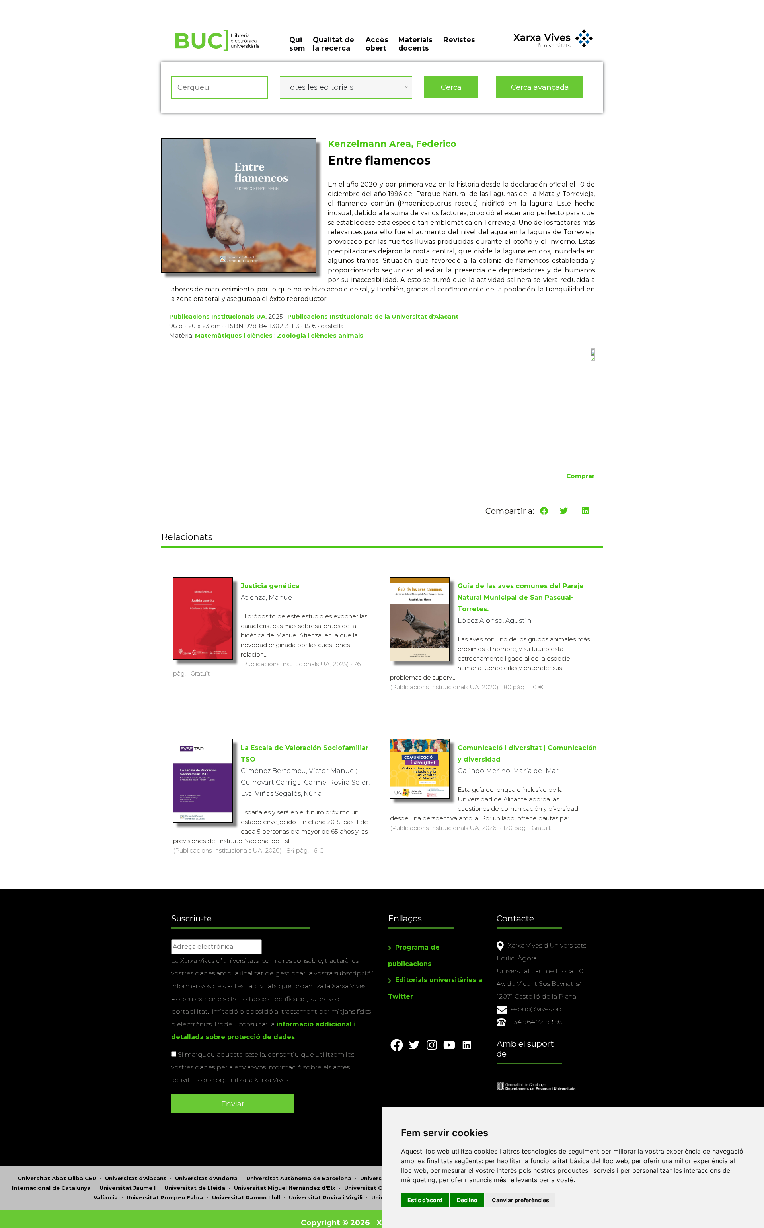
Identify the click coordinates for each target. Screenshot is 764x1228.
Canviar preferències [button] (520, 1200)
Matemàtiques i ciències (234, 335)
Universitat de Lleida (194, 1188)
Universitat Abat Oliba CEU (57, 1178)
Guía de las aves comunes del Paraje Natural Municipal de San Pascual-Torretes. (521, 597)
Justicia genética (270, 586)
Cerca (451, 87)
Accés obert (377, 43)
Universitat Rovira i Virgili (326, 1197)
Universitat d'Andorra (206, 1178)
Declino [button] (467, 1200)
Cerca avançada (540, 87)
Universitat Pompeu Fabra (165, 1197)
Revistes (459, 39)
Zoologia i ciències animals (320, 335)
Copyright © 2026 (335, 1222)
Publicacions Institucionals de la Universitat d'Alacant (372, 316)
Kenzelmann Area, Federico (392, 143)
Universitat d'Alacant (135, 1178)
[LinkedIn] (585, 511)
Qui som (297, 43)
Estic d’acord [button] (424, 1200)
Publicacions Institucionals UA (217, 316)
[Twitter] (564, 511)
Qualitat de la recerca (333, 43)
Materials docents (415, 43)
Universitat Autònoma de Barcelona (298, 1178)
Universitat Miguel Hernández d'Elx (284, 1188)
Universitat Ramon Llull (246, 1197)
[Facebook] (544, 511)
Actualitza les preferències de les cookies (75, 5)
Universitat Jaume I (127, 1188)
